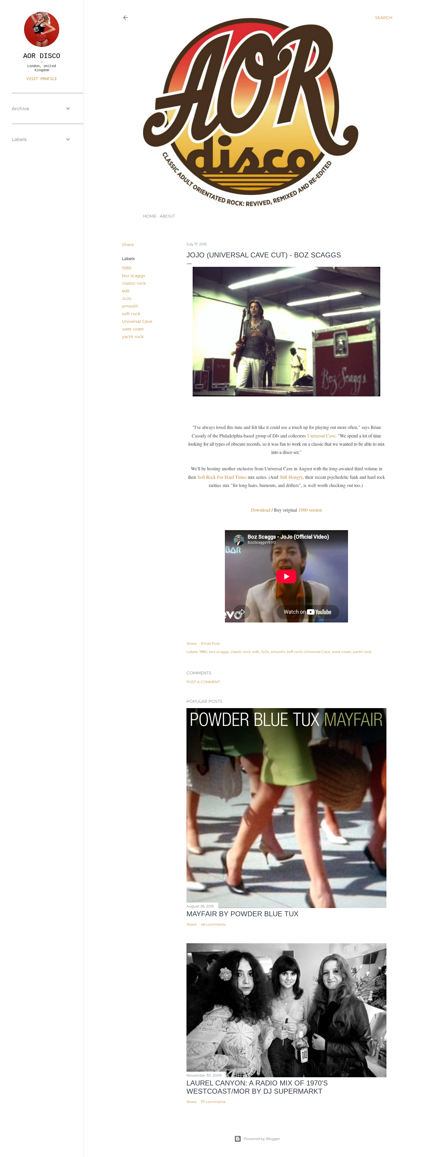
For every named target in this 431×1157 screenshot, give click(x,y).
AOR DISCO (41, 56)
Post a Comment (203, 682)
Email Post (210, 643)
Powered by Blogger (262, 1138)
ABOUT (167, 216)
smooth (130, 306)
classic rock (134, 283)
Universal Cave (137, 321)
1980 (126, 268)
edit (126, 291)
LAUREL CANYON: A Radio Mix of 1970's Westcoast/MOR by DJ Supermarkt (257, 1087)
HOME (149, 216)
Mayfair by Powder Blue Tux (242, 914)
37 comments (213, 1102)
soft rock (131, 313)
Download (260, 510)
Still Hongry (291, 477)
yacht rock (133, 336)
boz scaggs (133, 275)
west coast (133, 329)
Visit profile (41, 79)
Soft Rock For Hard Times (222, 477)
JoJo (126, 298)
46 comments (213, 924)
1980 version (310, 510)
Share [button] (128, 244)
